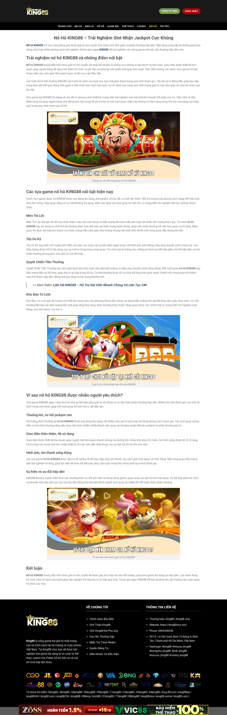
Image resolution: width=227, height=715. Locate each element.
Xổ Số (100, 26)
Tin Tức (164, 26)
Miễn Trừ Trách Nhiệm (103, 642)
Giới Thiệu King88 (100, 624)
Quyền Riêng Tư (99, 648)
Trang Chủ (65, 26)
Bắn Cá (89, 26)
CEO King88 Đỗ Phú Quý (104, 630)
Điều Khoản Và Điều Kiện (104, 654)
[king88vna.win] (41, 11)
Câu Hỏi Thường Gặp (102, 636)
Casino (141, 26)
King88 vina (183, 619)
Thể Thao (128, 26)
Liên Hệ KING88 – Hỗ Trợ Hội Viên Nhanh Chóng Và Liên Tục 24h (100, 285)
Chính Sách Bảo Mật (102, 619)
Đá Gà (78, 26)
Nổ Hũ (153, 26)
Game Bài (113, 26)
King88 (170, 619)
